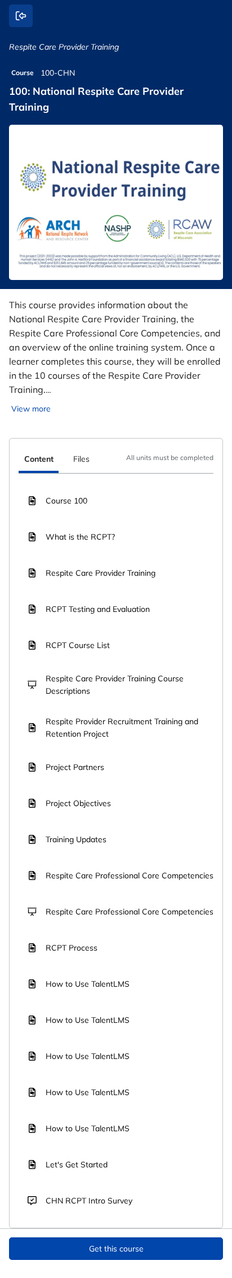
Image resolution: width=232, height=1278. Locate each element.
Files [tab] (81, 459)
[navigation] (116, 461)
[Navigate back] (21, 16)
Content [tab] (38, 459)
